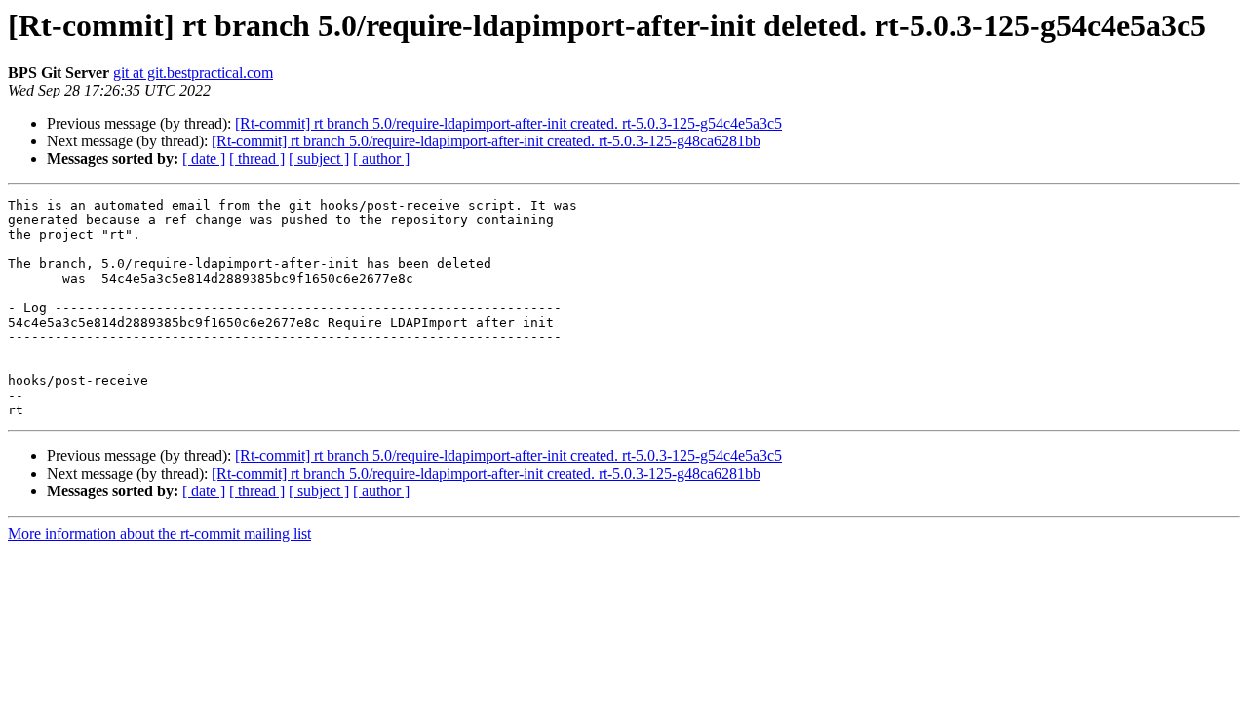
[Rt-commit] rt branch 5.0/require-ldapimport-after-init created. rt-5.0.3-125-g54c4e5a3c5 (508, 123)
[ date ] (203, 158)
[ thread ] (257, 158)
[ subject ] (319, 158)
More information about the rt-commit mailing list (159, 534)
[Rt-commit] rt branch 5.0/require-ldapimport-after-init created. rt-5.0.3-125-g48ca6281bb (486, 141)
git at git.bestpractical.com (193, 72)
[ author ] (381, 158)
